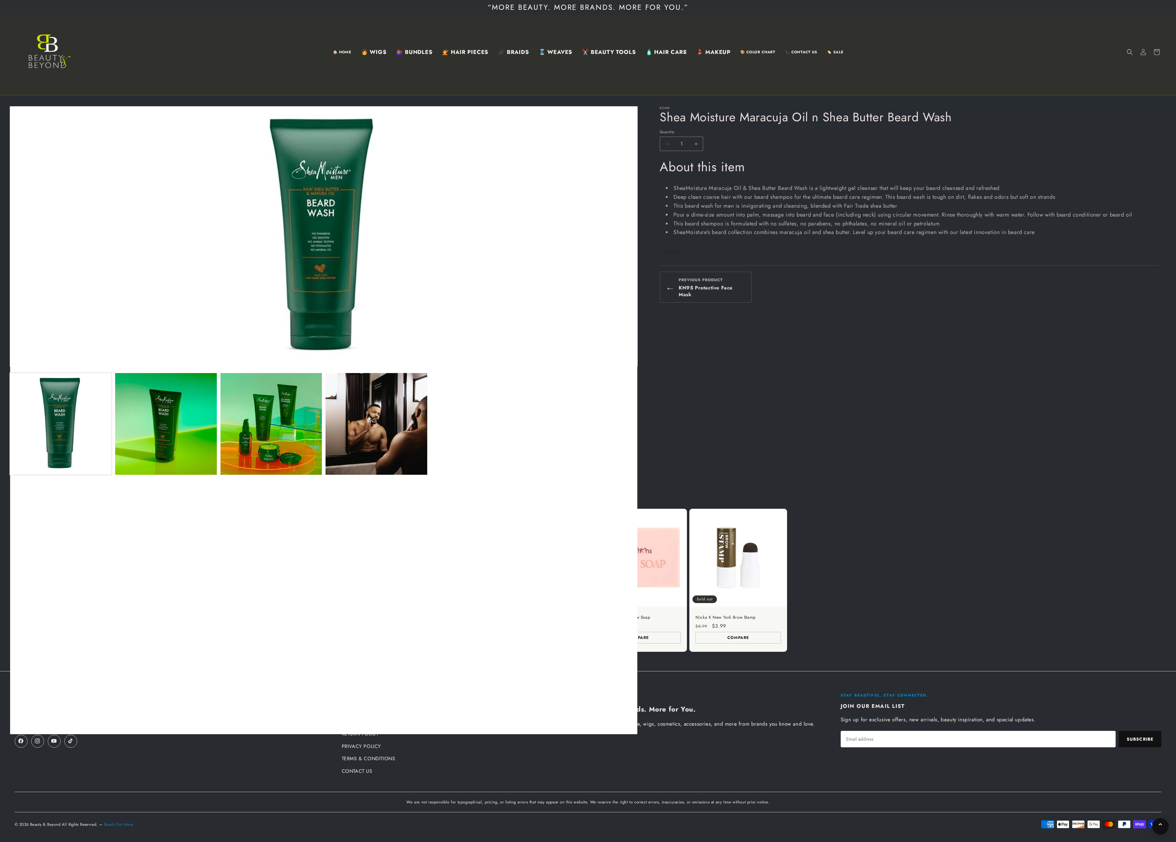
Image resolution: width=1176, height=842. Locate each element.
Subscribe (1140, 739)
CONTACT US (357, 771)
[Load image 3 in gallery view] (271, 424)
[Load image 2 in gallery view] (166, 424)
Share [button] (671, 251)
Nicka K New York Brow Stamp (725, 617)
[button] (373, 52)
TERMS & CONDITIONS (368, 758)
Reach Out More (118, 824)
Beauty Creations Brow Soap (622, 617)
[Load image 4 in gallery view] (376, 424)
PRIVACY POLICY (361, 746)
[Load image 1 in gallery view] (61, 424)
